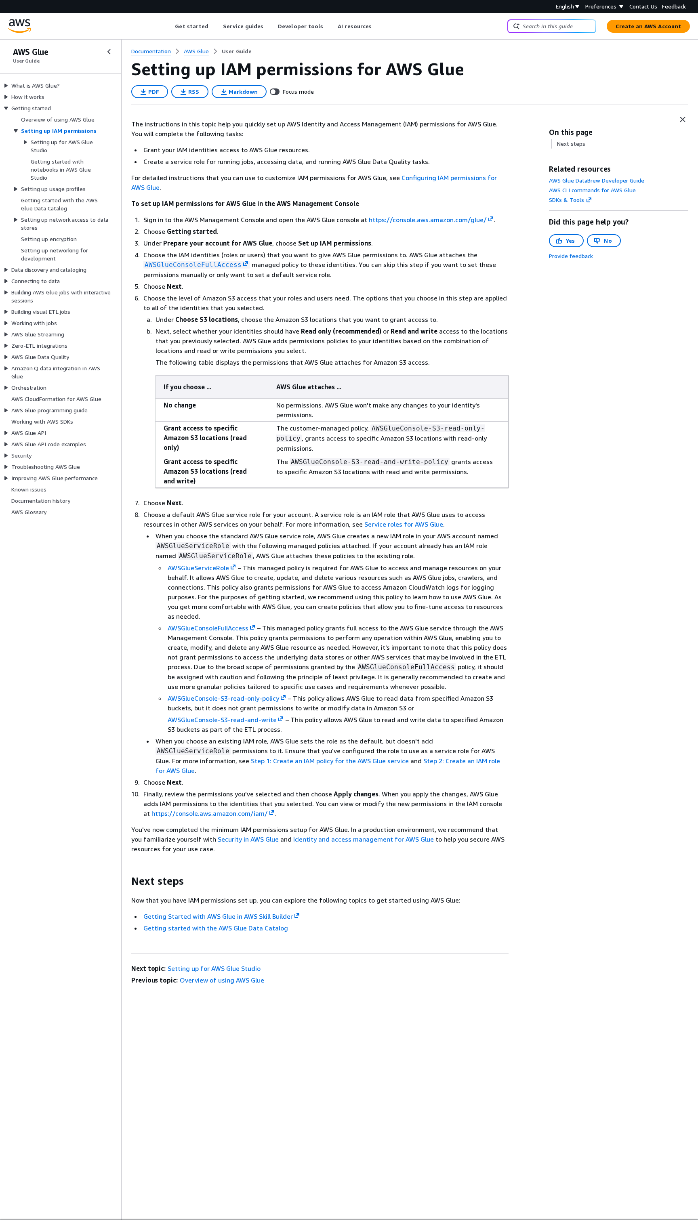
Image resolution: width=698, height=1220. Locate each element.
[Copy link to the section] (125, 881)
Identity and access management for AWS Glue (363, 839)
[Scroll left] (169, 26)
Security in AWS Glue (248, 839)
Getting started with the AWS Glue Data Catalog (215, 928)
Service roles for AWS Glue (403, 524)
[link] (237, 51)
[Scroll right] (378, 26)
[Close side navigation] (109, 51)
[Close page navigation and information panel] (682, 119)
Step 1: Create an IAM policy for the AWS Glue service (330, 761)
